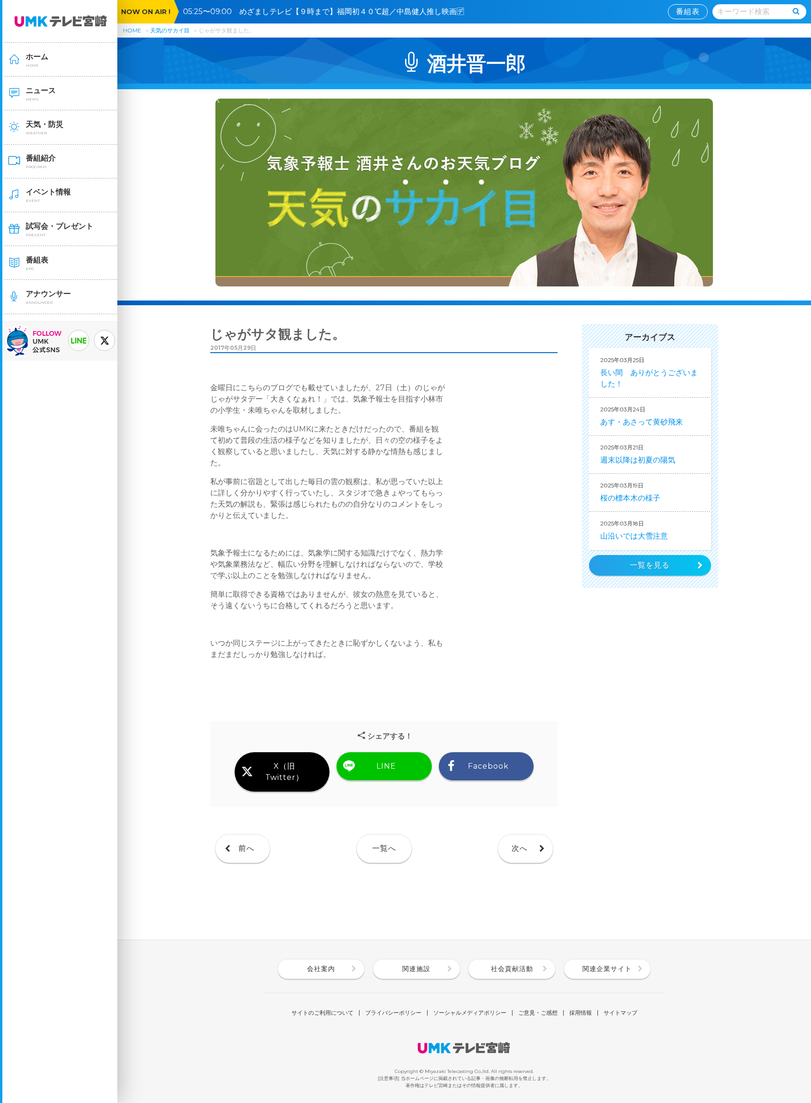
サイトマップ (620, 1013)
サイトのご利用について (322, 1013)
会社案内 (321, 968)
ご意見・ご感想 (538, 1013)
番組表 (688, 11)
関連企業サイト (607, 968)
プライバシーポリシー (393, 1013)
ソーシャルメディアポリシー (469, 1013)
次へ (520, 848)
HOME (132, 30)
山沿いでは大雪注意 (634, 530)
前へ (246, 848)
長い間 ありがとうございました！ (649, 372)
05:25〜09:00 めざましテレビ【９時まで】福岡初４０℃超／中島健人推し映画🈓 (327, 11)
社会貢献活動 (512, 968)
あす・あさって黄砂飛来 (641, 416)
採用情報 (580, 1013)
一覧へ (384, 848)
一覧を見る (650, 565)
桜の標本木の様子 (630, 492)
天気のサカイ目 (170, 30)
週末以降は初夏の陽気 (637, 454)
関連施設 (416, 968)
